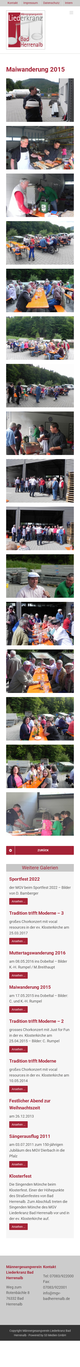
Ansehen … (18, 901)
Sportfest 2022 (24, 879)
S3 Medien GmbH (55, 1335)
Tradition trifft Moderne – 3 (36, 913)
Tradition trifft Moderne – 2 (36, 1021)
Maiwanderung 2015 (30, 987)
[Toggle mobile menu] (72, 12)
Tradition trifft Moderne (32, 1061)
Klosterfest (20, 1176)
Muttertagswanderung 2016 (37, 953)
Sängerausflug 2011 (29, 1136)
